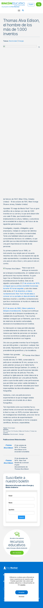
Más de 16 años (24, 431)
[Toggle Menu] (19, 10)
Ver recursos (17, 553)
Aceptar (21, 592)
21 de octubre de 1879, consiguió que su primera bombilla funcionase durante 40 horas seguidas (21, 285)
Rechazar (21, 596)
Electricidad (13, 41)
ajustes (22, 585)
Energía (21, 41)
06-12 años (6, 431)
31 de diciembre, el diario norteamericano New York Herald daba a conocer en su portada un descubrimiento (19, 293)
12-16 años (14, 431)
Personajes (11, 428)
